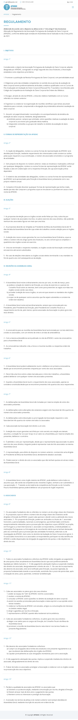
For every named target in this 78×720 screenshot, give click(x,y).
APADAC (6, 14)
